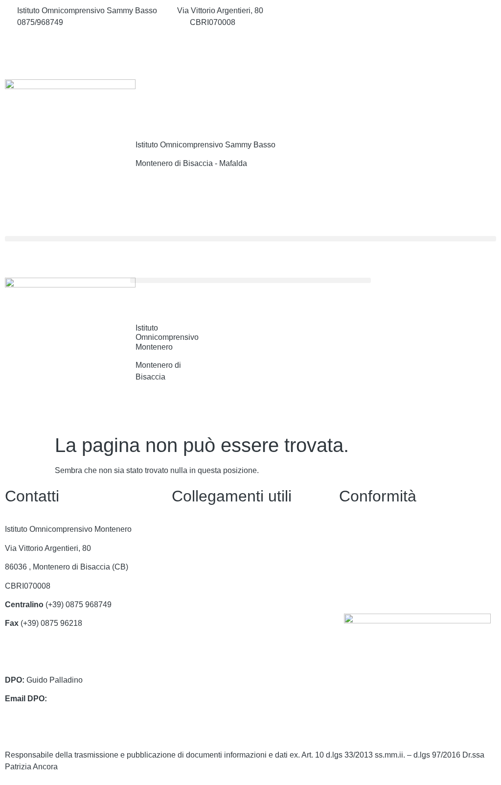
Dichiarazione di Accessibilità (390, 548)
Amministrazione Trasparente (222, 548)
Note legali (358, 567)
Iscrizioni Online (200, 586)
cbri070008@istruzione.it (126, 22)
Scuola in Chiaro (201, 623)
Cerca (445, 99)
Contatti (185, 529)
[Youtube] (417, 54)
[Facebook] (417, 11)
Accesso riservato (370, 586)
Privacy (352, 529)
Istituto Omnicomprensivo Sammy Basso (205, 145)
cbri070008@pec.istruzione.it (55, 661)
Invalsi (183, 642)
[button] (250, 238)
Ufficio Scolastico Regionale (221, 604)
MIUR (182, 567)
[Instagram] (417, 32)
